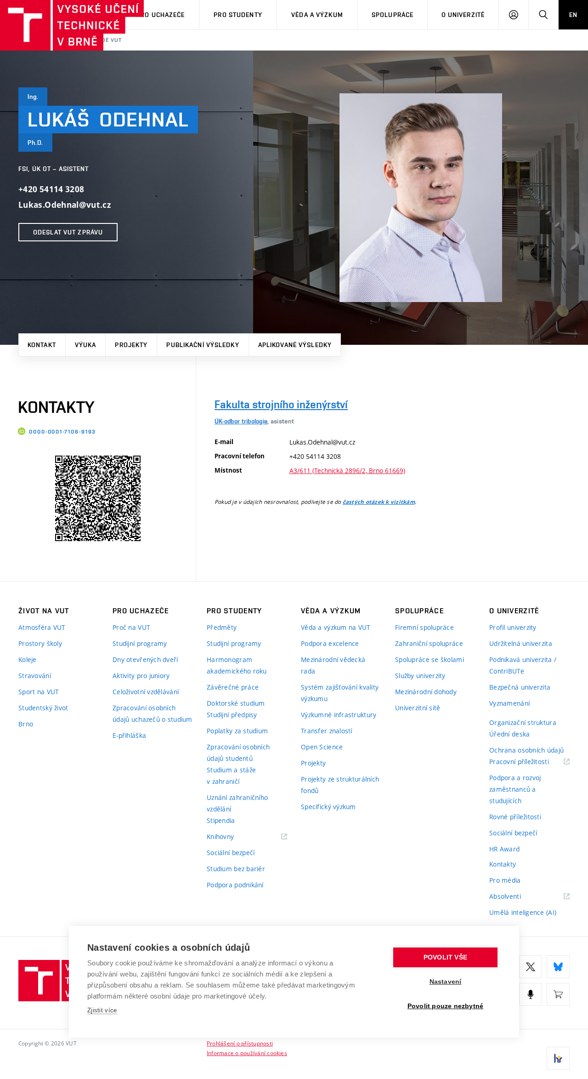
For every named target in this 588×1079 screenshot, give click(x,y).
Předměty (222, 627)
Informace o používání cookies (247, 1052)
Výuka (85, 344)
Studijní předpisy (232, 714)
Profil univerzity (513, 627)
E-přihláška (129, 735)
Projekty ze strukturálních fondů (340, 785)
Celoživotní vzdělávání (146, 691)
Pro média (505, 880)
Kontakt (42, 344)
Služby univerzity (420, 675)
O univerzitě (463, 14)
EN (573, 14)
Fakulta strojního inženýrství (281, 404)
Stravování (34, 675)
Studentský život (43, 707)
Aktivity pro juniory (141, 675)
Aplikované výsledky (295, 344)
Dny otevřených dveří (145, 659)
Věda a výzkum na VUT (336, 627)
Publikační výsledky (202, 344)
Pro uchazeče (160, 14)
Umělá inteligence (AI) (522, 912)
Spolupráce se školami (429, 659)
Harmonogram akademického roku (237, 665)
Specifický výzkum (328, 806)
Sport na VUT (38, 691)
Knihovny (232, 837)
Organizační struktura (522, 722)
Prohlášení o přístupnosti (240, 1043)
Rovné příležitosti (515, 816)
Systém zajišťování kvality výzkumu (340, 693)
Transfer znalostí (326, 730)
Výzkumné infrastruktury (338, 714)
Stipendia (221, 820)
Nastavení (446, 981)
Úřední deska (509, 734)
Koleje (27, 659)
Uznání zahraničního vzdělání (237, 803)
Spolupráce (392, 14)
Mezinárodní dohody (426, 691)
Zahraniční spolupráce (429, 643)
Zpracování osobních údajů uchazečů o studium (152, 713)
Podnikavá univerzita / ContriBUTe (522, 665)
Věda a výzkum (317, 14)
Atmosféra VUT (42, 627)
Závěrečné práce (233, 687)
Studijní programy (140, 643)
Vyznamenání (509, 703)
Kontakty (502, 864)
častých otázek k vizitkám (379, 502)
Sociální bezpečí (230, 852)
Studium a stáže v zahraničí (231, 775)
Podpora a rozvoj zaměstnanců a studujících (515, 789)
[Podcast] (530, 994)
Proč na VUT (131, 627)
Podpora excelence (330, 643)
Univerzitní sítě (417, 707)
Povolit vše (445, 957)
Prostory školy (40, 643)
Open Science (322, 746)
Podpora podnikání (235, 884)
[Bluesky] (558, 966)
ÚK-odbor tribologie (241, 421)
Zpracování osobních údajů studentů (238, 752)
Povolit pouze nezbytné (445, 1006)
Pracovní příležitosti (529, 762)
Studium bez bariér (236, 868)
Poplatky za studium (237, 730)
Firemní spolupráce (424, 627)
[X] (530, 966)
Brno (25, 723)
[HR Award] (558, 1058)
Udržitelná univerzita (520, 643)
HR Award (504, 849)
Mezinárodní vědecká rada (333, 665)
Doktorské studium (236, 703)
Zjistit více (102, 1010)
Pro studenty (238, 14)
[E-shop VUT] (558, 994)
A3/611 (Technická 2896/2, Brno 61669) (347, 470)
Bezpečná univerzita (519, 687)
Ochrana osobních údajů (526, 750)
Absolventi (516, 896)
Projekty (131, 344)
